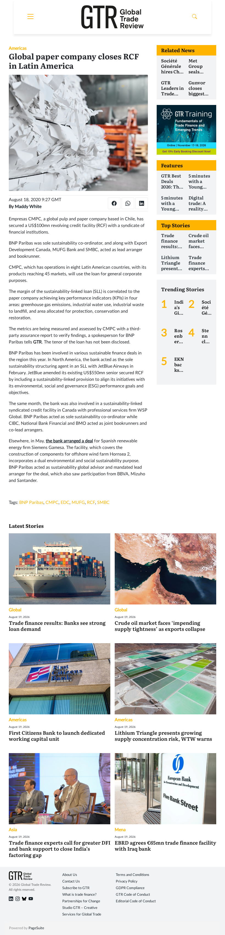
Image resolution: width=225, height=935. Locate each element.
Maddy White (28, 206)
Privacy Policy (126, 881)
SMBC (103, 502)
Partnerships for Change (81, 901)
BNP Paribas (31, 502)
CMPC (52, 502)
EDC (65, 502)
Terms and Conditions (132, 875)
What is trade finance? (79, 895)
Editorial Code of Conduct (136, 901)
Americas (18, 48)
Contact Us (71, 881)
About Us (69, 875)
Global (15, 610)
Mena (120, 830)
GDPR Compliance (130, 888)
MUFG (78, 502)
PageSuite (36, 928)
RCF (91, 502)
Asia (13, 830)
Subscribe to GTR (75, 888)
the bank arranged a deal (69, 441)
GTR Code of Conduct (133, 895)
